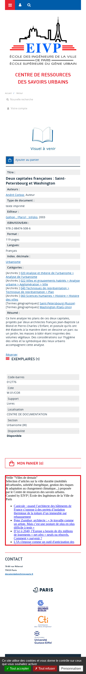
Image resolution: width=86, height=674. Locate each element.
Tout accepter (19, 668)
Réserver (12, 354)
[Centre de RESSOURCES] (43, 40)
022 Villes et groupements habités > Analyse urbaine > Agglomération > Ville (43, 282)
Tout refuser (46, 668)
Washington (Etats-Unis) (56, 307)
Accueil (8, 93)
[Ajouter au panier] (10, 160)
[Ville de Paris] (43, 590)
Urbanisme (13, 262)
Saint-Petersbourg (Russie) (57, 303)
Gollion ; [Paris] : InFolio (21, 217)
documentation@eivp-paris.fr (19, 574)
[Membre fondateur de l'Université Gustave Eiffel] (43, 638)
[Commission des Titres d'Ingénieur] (43, 622)
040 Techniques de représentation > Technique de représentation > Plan (37, 290)
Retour (19, 93)
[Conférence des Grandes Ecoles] (43, 606)
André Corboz (15, 195)
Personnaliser (71, 668)
